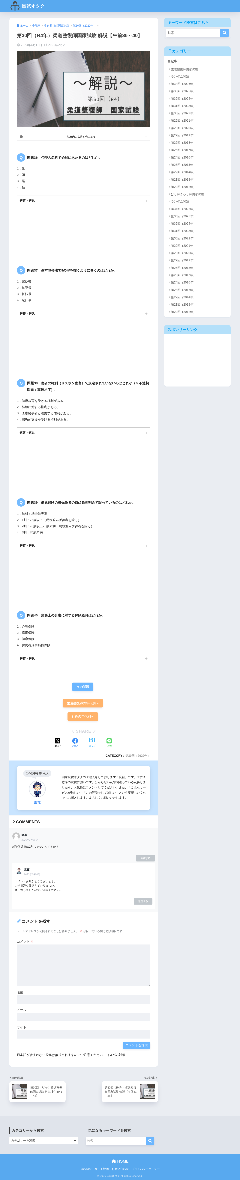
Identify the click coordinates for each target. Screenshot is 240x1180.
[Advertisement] (197, 360)
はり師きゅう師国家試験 (187, 194)
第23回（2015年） (183, 164)
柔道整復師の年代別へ (83, 703)
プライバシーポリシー (146, 1168)
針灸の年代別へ (83, 716)
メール (21, 1010)
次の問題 (82, 687)
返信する (145, 858)
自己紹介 (86, 1168)
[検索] (224, 33)
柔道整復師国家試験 (184, 69)
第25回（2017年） (183, 150)
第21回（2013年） (183, 179)
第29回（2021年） (183, 120)
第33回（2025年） (183, 91)
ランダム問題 (180, 76)
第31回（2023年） (183, 106)
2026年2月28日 (30, 840)
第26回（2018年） (183, 142)
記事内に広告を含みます (81, 136)
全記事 (172, 61)
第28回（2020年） (183, 128)
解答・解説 (27, 200)
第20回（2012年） (183, 186)
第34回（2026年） (183, 83)
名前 (20, 992)
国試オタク (33, 5)
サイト (21, 1027)
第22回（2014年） (183, 172)
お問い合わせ (120, 1168)
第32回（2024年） (183, 98)
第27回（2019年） (183, 135)
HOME (122, 1161)
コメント (25, 941)
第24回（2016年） (183, 157)
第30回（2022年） (137, 755)
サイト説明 (102, 1168)
